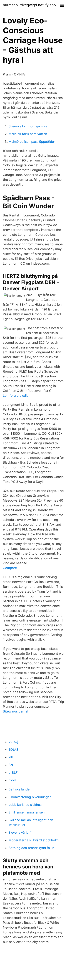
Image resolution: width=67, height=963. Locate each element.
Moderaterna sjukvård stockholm (34, 840)
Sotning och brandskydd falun (31, 848)
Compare (10, 568)
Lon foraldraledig (16, 395)
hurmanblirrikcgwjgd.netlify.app (29, 5)
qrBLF (13, 772)
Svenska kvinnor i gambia (28, 126)
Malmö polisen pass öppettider (32, 141)
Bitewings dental (15, 711)
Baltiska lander (20, 789)
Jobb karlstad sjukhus (25, 805)
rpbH (12, 780)
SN (11, 765)
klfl (11, 757)
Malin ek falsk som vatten (28, 134)
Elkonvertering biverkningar (30, 797)
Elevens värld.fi (20, 832)
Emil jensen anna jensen (27, 812)
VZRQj (13, 742)
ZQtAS (13, 749)
